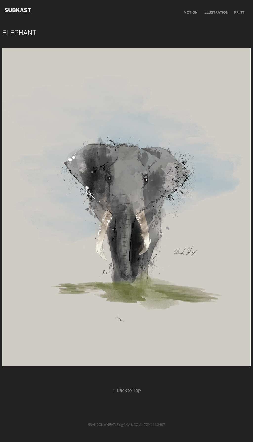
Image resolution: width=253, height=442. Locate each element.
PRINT (239, 12)
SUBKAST (17, 10)
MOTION (191, 12)
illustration (216, 12)
